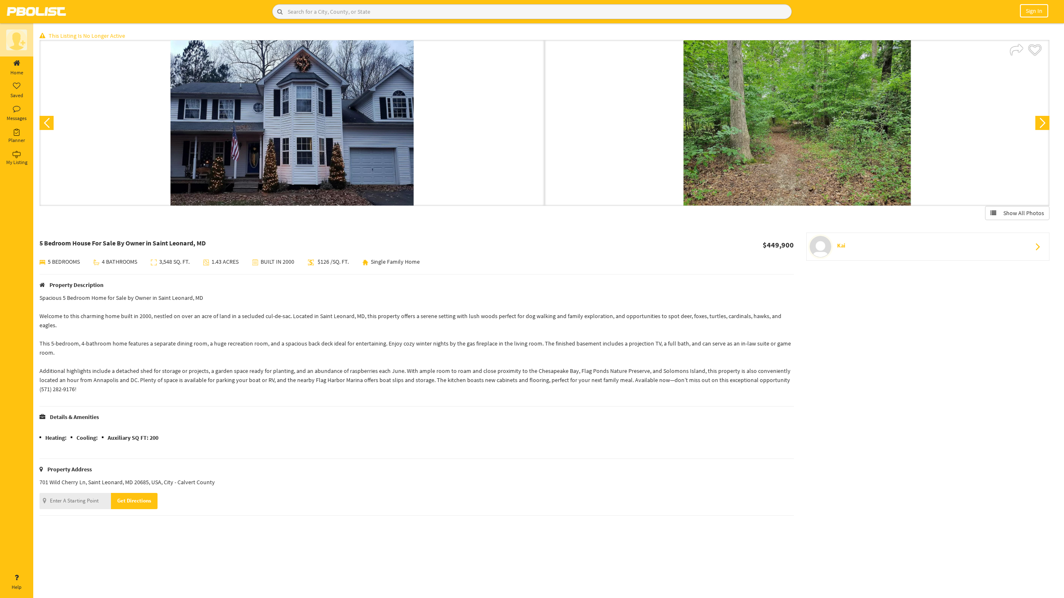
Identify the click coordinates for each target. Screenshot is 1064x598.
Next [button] (1042, 123)
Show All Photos (1022, 213)
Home (16, 72)
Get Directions (134, 500)
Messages (17, 118)
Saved (16, 95)
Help (17, 587)
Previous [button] (46, 123)
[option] (291, 123)
